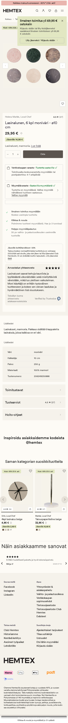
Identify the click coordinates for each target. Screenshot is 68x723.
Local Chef (26, 117)
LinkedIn (8, 594)
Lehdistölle (10, 645)
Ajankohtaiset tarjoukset (50, 630)
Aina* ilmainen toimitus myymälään (34, 718)
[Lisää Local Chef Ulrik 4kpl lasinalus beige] (30, 509)
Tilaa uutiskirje (44, 634)
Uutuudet (42, 638)
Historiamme (11, 634)
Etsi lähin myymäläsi (48, 642)
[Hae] (37, 10)
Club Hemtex (11, 630)
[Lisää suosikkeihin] (62, 104)
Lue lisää (36, 145)
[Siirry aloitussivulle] (12, 10)
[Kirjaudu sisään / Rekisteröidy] (43, 10)
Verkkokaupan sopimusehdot (44, 599)
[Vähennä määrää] (7, 154)
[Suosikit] (49, 10)
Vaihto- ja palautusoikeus (50, 594)
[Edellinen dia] (5, 66)
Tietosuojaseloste (46, 605)
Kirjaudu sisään (45, 645)
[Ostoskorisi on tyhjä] (56, 10)
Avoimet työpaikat (14, 642)
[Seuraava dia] (62, 66)
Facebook (9, 586)
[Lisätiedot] (20, 133)
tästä (10, 258)
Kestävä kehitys (12, 638)
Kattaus (8, 19)
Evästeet (41, 616)
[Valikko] (62, 10)
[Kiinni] (62, 21)
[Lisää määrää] (18, 154)
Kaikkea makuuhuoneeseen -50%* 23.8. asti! (34, 3)
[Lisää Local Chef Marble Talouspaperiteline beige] (64, 509)
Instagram (9, 590)
